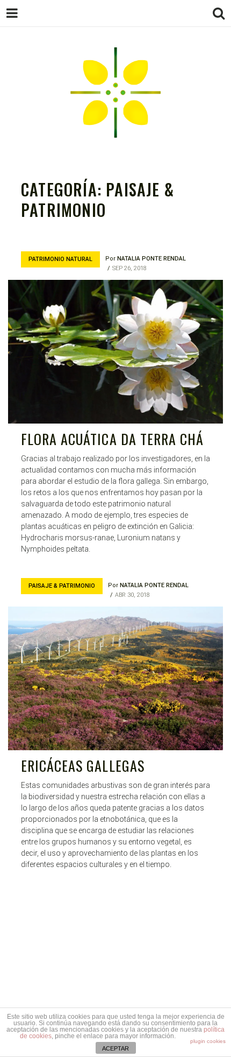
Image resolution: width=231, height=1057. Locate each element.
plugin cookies (208, 1041)
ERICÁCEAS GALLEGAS (83, 765)
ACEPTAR (115, 1048)
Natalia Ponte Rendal (151, 258)
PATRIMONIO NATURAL (60, 259)
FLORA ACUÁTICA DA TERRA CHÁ (112, 438)
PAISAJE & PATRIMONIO (61, 585)
